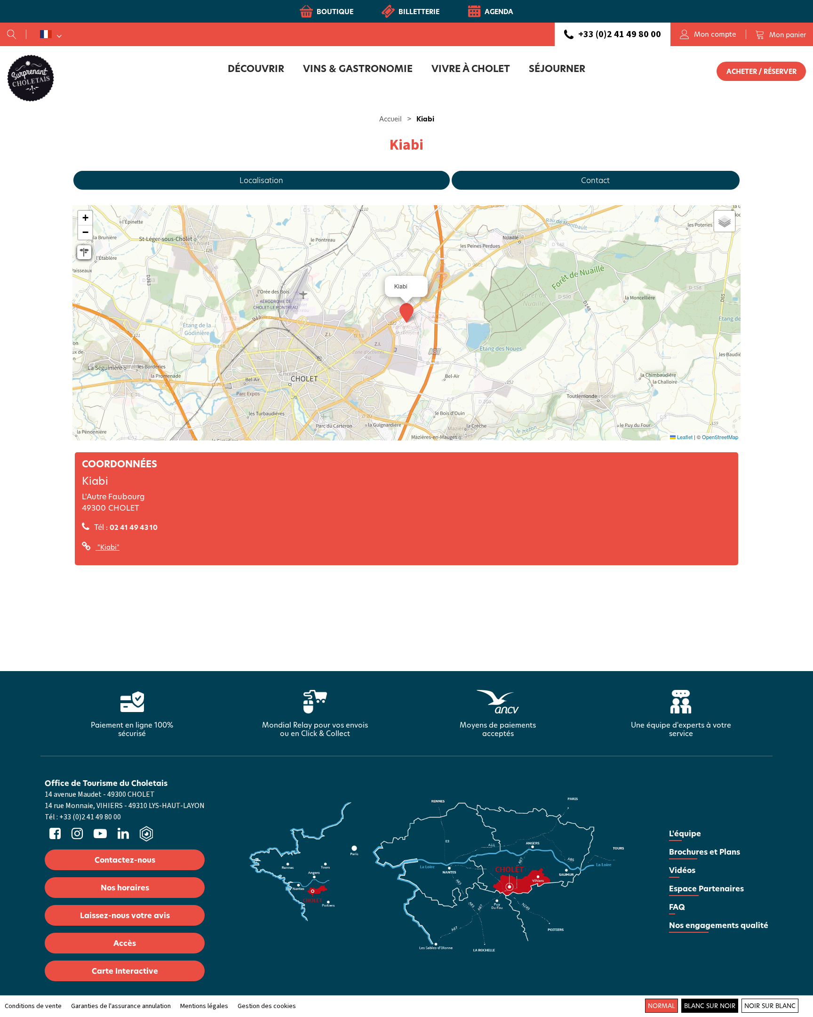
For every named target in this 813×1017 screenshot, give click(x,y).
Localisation (261, 180)
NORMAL (661, 1005)
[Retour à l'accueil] (30, 77)
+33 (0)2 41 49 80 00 (619, 34)
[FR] (50, 34)
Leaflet (684, 436)
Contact (595, 180)
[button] (780, 34)
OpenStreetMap (720, 436)
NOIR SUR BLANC (770, 1005)
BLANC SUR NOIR (709, 1005)
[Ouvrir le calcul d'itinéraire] (84, 252)
